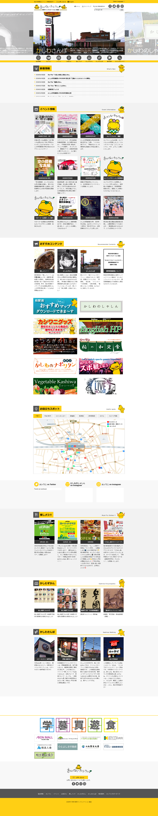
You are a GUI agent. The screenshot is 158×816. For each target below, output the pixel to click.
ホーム (78, 6)
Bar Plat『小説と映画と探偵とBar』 (59, 75)
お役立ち (69, 58)
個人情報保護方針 (100, 6)
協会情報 (38, 58)
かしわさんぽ (99, 58)
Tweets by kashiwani (40, 489)
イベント (59, 58)
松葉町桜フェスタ (53, 89)
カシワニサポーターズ (120, 58)
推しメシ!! (79, 58)
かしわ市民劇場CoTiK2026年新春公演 (59, 93)
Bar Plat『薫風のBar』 (55, 82)
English (71, 1)
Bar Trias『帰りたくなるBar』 (57, 85)
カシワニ (49, 58)
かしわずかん (89, 58)
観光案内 (109, 58)
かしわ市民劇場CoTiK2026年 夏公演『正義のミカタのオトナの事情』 (69, 78)
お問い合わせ (62, 1)
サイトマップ (87, 6)
